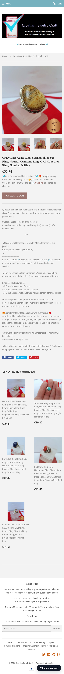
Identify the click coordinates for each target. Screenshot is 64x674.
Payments (31, 649)
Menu (8, 4)
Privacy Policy (39, 642)
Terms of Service (24, 642)
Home (4, 56)
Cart (59, 4)
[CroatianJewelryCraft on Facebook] (48, 655)
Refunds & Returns (12, 646)
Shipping (39, 183)
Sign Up (56, 629)
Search (11, 642)
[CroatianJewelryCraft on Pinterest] (53, 655)
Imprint (51, 642)
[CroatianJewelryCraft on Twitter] (43, 655)
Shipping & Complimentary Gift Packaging (40, 646)
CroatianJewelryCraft (24, 663)
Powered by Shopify (44, 663)
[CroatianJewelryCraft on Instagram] (58, 655)
